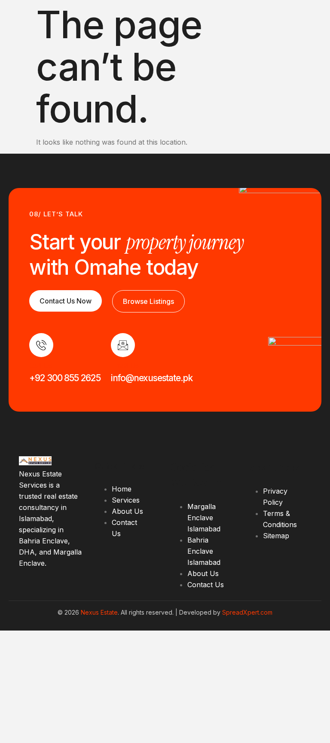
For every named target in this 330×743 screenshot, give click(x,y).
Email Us (125, 365)
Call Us (40, 365)
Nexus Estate (99, 612)
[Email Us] (123, 345)
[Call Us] (41, 345)
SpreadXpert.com (247, 612)
